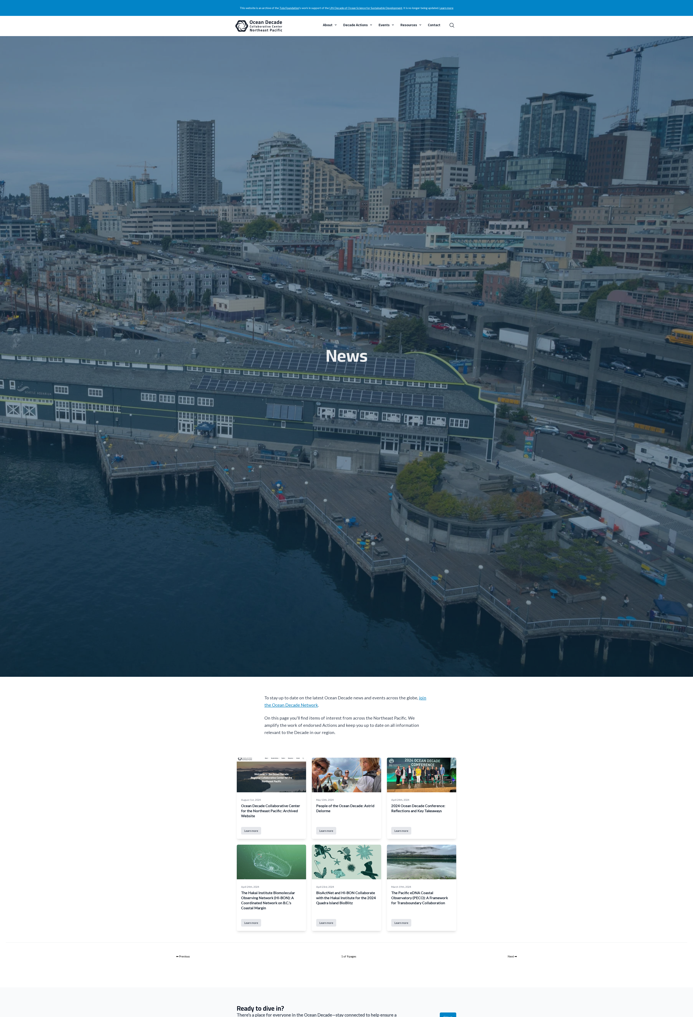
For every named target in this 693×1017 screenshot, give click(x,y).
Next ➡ (512, 956)
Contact (434, 25)
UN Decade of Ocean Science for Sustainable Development (365, 8)
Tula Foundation (289, 8)
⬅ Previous (183, 956)
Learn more (446, 8)
